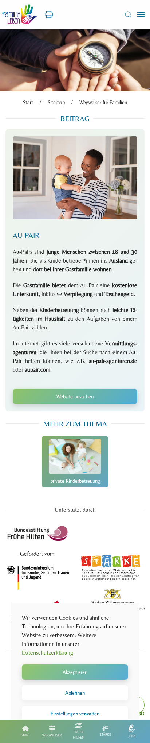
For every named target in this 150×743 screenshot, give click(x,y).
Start (25, 734)
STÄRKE (105, 734)
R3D (140, 713)
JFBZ (131, 736)
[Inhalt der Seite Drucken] (48, 14)
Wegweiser (52, 735)
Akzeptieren (75, 672)
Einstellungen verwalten (75, 713)
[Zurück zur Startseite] (19, 14)
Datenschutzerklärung (47, 652)
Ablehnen (75, 693)
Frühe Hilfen (78, 735)
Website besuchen (75, 396)
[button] (128, 14)
